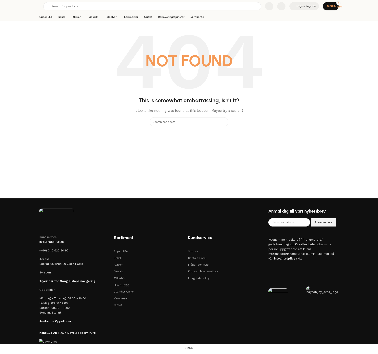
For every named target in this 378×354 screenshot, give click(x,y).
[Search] (223, 121)
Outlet (118, 304)
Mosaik (118, 271)
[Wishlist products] (281, 6)
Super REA (121, 251)
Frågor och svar (198, 264)
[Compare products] (269, 6)
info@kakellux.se (51, 242)
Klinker (118, 264)
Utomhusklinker (124, 291)
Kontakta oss (197, 258)
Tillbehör (120, 278)
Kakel (117, 258)
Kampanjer (121, 298)
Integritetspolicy (198, 278)
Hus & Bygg (121, 284)
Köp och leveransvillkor (203, 271)
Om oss (193, 251)
